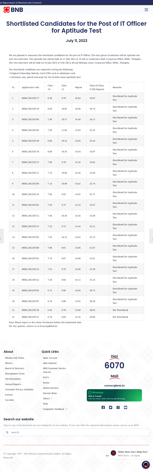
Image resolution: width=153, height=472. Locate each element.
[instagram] (118, 407)
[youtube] (126, 407)
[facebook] (103, 407)
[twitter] (111, 407)
